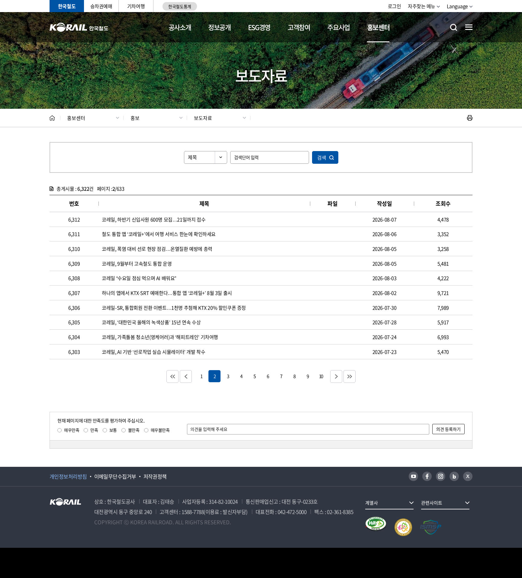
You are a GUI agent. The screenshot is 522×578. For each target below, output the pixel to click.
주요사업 (338, 27)
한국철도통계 (179, 6)
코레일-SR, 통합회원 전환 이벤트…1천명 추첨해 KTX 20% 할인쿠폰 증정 (174, 307)
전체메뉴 (468, 27)
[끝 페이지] (349, 376)
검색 (321, 157)
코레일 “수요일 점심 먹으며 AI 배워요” (139, 278)
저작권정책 (155, 476)
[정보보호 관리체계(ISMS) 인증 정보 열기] (430, 527)
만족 (94, 430)
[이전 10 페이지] (186, 376)
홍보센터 (378, 27)
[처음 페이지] (172, 376)
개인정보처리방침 (68, 476)
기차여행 (136, 6)
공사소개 (180, 27)
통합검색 (453, 27)
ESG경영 (259, 27)
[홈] (52, 118)
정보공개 (219, 27)
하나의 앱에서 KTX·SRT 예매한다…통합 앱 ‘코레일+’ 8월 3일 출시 (167, 292)
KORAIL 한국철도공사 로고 (79, 27)
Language (457, 6)
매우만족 (71, 430)
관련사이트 (431, 502)
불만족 (134, 430)
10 (321, 376)
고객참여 (299, 27)
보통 (113, 430)
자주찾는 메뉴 (421, 6)
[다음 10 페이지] (336, 376)
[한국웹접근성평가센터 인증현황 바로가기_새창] (375, 527)
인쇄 (469, 118)
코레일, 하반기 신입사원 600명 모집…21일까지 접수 (153, 219)
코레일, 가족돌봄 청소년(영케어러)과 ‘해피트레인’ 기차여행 (160, 337)
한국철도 (67, 6)
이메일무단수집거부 (115, 476)
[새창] (413, 476)
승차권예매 (101, 6)
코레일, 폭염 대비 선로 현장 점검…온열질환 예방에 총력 (157, 248)
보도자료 (203, 117)
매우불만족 (160, 430)
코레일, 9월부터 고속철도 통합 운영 (137, 263)
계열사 (371, 502)
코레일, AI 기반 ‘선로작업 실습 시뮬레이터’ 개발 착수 (153, 351)
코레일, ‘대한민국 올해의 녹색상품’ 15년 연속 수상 (151, 322)
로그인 (394, 6)
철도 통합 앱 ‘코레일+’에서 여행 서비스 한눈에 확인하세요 (159, 233)
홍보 (135, 117)
